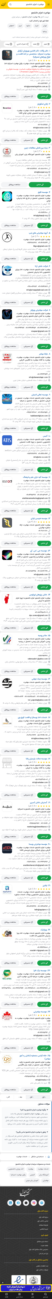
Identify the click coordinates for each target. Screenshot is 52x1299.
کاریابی (32, 1174)
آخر (8, 1097)
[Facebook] (18, 1203)
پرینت (7, 44)
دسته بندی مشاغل (42, 1241)
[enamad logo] (18, 1282)
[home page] (4, 4)
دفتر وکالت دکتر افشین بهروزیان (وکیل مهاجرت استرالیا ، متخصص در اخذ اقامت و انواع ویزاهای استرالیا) (33, 54)
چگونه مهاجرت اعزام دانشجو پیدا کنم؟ (33, 1110)
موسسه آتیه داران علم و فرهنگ (35, 477)
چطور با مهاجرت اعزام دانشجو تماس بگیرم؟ (31, 1132)
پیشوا (45, 31)
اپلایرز (45, 885)
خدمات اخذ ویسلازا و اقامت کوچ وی (32, 717)
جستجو (45, 1297)
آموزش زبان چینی (32, 1180)
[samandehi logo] (33, 1282)
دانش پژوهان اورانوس (38, 594)
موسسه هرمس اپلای (39, 518)
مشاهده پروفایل (10, 96)
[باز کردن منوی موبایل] (48, 4)
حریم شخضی (44, 1229)
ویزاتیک (43, 929)
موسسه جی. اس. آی (38, 551)
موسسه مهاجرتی (40, 1012)
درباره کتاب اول (43, 1217)
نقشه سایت (44, 1245)
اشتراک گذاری (21, 44)
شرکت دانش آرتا (41, 266)
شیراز (36, 25)
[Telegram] (42, 1203)
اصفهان (11, 25)
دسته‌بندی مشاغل (37, 1156)
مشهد (28, 25)
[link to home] (49, 1157)
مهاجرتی (45, 1180)
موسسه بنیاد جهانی (39, 679)
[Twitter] (26, 1203)
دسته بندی (19, 1297)
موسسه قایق (43, 192)
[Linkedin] (10, 1203)
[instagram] (34, 1203)
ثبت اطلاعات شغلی (42, 1266)
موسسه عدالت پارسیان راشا (36, 758)
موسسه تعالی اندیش (39, 395)
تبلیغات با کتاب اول (42, 1270)
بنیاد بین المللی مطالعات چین (36, 148)
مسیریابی (27, 96)
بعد (21, 1097)
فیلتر (45, 44)
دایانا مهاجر (43, 354)
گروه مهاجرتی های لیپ (38, 233)
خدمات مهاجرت (21, 1156)
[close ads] (2, 1282)
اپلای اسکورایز (42, 104)
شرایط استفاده (43, 1225)
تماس (43, 96)
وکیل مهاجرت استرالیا (18, 1174)
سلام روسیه (42, 635)
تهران (45, 25)
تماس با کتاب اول (42, 1221)
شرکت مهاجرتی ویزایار (39, 310)
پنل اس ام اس (43, 1253)
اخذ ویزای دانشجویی (15, 1169)
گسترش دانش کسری (38, 802)
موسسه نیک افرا (40, 970)
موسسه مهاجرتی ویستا (38, 844)
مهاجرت (30, 1169)
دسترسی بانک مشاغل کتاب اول (38, 1249)
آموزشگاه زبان (43, 1174)
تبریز (20, 25)
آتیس (45, 436)
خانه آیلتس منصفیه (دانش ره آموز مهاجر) (35, 1057)
